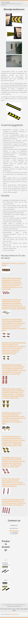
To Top (26, 614)
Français (9, 608)
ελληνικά (14, 608)
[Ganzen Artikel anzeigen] (6, 270)
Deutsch (5, 608)
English (1, 608)
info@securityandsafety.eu (14, 530)
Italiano (17, 608)
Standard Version (15, 614)
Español (21, 608)
